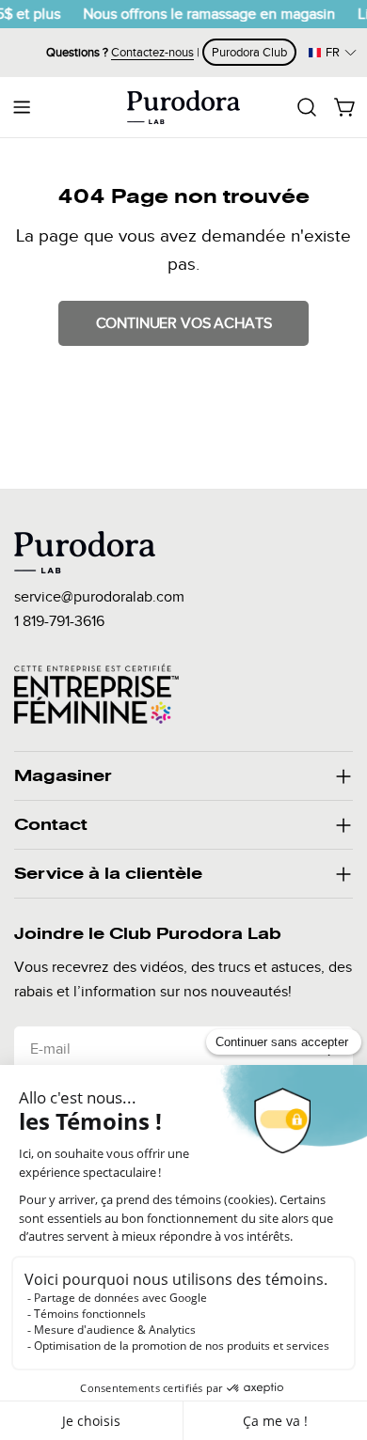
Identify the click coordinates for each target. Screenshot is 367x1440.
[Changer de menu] (21, 107)
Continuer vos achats (184, 323)
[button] (332, 52)
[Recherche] (307, 107)
